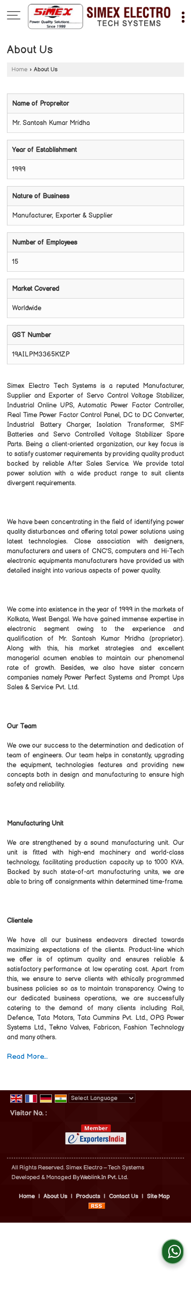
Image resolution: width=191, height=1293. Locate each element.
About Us (55, 1196)
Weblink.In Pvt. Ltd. (104, 1177)
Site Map (158, 1196)
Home (19, 69)
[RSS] (97, 1206)
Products (88, 1196)
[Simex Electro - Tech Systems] (99, 16)
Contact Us (123, 1196)
